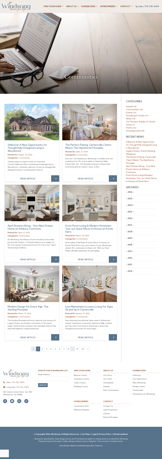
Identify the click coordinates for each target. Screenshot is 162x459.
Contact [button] (125, 6)
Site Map (86, 434)
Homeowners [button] (108, 6)
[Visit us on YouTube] (12, 401)
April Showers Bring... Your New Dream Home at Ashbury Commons (30, 227)
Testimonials (138, 390)
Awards (131, 106)
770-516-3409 (22, 387)
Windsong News (120, 434)
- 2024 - (130, 205)
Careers (106, 413)
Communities (134, 109)
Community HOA (81, 406)
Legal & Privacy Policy (102, 434)
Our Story (107, 375)
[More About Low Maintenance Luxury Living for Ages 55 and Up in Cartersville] (89, 284)
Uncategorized (135, 130)
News (130, 118)
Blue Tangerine (97, 446)
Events (131, 112)
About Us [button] (71, 6)
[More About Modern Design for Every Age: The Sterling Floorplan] (32, 284)
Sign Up (43, 385)
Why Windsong (139, 383)
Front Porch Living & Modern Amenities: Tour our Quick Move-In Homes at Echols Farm (89, 228)
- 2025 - (130, 198)
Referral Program (110, 417)
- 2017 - (130, 251)
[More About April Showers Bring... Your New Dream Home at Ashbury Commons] (32, 203)
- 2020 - (130, 231)
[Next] (88, 349)
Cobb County (80, 383)
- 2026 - (130, 192)
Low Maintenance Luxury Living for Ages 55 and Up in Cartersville (89, 308)
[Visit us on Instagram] (26, 401)
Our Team (107, 379)
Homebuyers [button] (88, 6)
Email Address (44, 374)
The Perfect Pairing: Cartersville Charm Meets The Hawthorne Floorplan (88, 146)
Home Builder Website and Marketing (73, 446)
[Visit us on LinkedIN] (19, 401)
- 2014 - (130, 271)
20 (82, 349)
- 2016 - (130, 258)
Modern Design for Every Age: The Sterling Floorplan (28, 308)
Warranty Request (81, 410)
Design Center (139, 386)
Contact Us (108, 406)
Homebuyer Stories (137, 115)
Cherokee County (81, 379)
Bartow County (80, 375)
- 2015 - (129, 264)
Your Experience (140, 379)
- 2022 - (130, 218)
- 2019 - (130, 238)
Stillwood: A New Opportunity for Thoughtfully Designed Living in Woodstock (27, 147)
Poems (131, 127)
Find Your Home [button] (53, 6)
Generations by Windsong (144, 394)
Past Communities (111, 390)
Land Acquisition (110, 410)
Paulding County (81, 386)
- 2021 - (129, 225)
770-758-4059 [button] (148, 6)
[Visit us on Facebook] (5, 401)
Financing (137, 375)
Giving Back (108, 383)
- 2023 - (130, 212)
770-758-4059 (18, 382)
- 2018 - (130, 245)
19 (77, 349)
